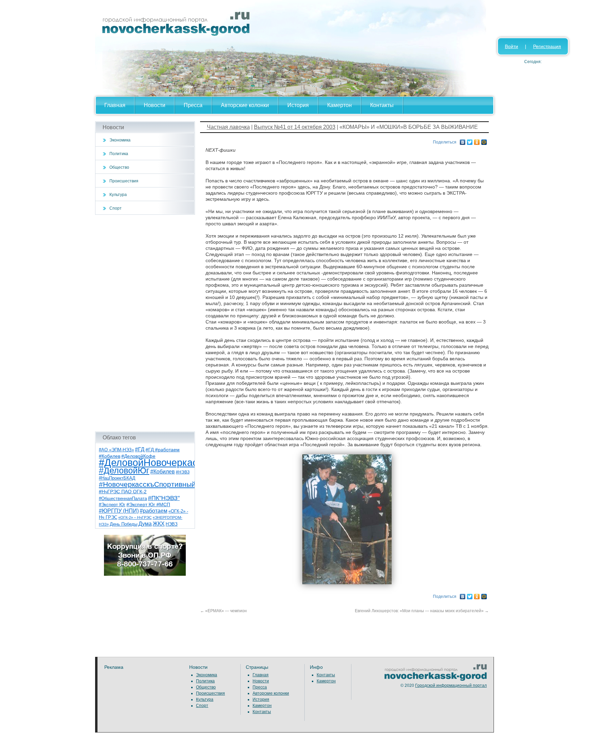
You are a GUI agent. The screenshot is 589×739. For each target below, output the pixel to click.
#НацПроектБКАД (117, 478)
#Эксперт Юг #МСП (148, 504)
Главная (114, 105)
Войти (511, 46)
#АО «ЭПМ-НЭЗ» (116, 449)
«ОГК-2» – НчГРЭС (135, 517)
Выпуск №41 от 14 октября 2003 (294, 127)
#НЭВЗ (183, 472)
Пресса (193, 105)
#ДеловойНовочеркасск (153, 462)
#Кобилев (162, 471)
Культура (118, 194)
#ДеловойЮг (124, 470)
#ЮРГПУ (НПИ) (119, 511)
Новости (154, 105)
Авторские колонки (245, 105)
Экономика (120, 140)
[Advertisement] (145, 323)
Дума (145, 524)
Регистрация (547, 46)
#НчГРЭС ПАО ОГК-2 (123, 491)
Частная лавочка (228, 127)
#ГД (140, 449)
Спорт (115, 208)
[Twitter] (469, 140)
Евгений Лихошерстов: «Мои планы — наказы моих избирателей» (422, 610)
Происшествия (123, 181)
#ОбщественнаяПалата (123, 498)
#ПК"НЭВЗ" (164, 498)
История (298, 105)
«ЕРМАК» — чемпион (223, 610)
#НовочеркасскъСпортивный (147, 484)
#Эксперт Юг (112, 504)
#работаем (153, 511)
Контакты (382, 105)
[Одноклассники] (477, 140)
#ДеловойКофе (138, 456)
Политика (118, 153)
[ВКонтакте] (462, 140)
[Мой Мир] (484, 140)
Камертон (339, 105)
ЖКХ (159, 524)
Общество (119, 167)
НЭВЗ (172, 524)
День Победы (123, 524)
